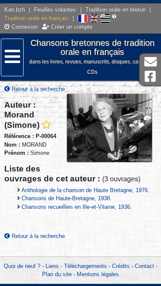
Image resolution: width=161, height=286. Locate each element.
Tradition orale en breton (115, 9)
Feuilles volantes (55, 9)
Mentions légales (98, 274)
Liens (52, 266)
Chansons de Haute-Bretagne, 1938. (66, 198)
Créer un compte (70, 27)
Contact (144, 266)
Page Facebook (150, 76)
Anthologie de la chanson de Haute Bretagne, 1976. (85, 190)
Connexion (24, 27)
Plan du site (57, 274)
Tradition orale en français (36, 18)
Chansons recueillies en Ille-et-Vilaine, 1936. (76, 207)
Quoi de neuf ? (22, 266)
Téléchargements (85, 266)
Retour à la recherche (37, 89)
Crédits (121, 266)
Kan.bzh (14, 9)
